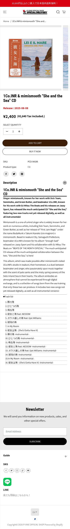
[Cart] (64, 12)
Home (6, 21)
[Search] (58, 12)
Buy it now (35, 151)
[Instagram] (17, 470)
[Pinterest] (22, 174)
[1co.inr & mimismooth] (30, 57)
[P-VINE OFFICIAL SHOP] (35, 12)
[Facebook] (6, 174)
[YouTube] (28, 470)
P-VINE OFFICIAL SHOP (33, 524)
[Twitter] (14, 174)
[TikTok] (22, 470)
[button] (5, 12)
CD (29, 166)
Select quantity (12, 124)
